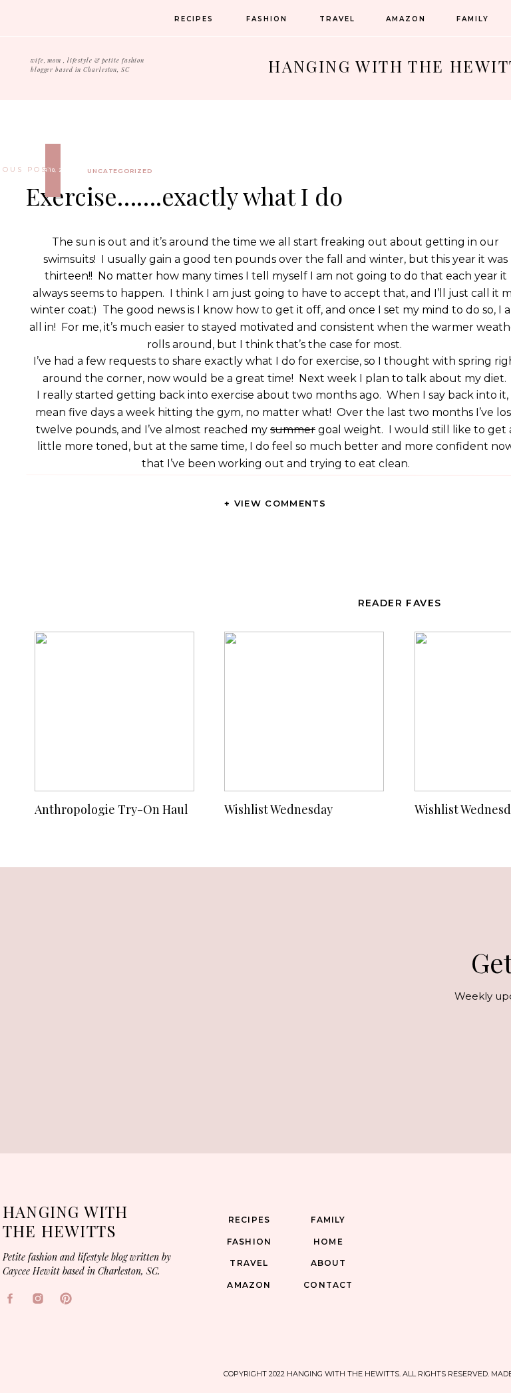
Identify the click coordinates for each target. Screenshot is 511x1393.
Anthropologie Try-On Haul (111, 809)
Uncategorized (119, 170)
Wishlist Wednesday (278, 809)
